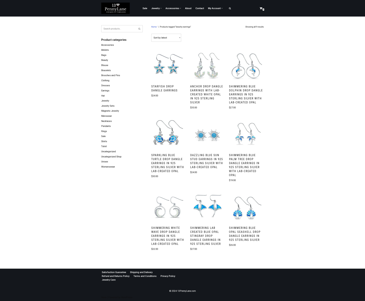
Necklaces (106, 121)
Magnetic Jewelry (110, 111)
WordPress (126, 297)
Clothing (105, 80)
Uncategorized (108, 151)
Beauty (104, 60)
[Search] (230, 8)
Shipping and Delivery (141, 272)
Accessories (107, 45)
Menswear (106, 116)
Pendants (106, 126)
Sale (145, 8)
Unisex (104, 161)
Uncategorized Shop (111, 156)
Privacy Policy (168, 276)
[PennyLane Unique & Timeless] (116, 8)
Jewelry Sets (107, 106)
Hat (103, 95)
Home (154, 27)
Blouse (104, 65)
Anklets (105, 50)
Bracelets (106, 70)
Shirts (104, 141)
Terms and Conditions (145, 276)
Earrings (105, 90)
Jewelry (105, 100)
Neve (104, 297)
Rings (104, 131)
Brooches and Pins (110, 75)
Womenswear (108, 166)
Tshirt (104, 146)
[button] (161, 8)
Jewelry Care (108, 279)
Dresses (105, 85)
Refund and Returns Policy (115, 276)
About (188, 8)
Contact (199, 8)
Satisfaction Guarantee (114, 272)
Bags (103, 55)
